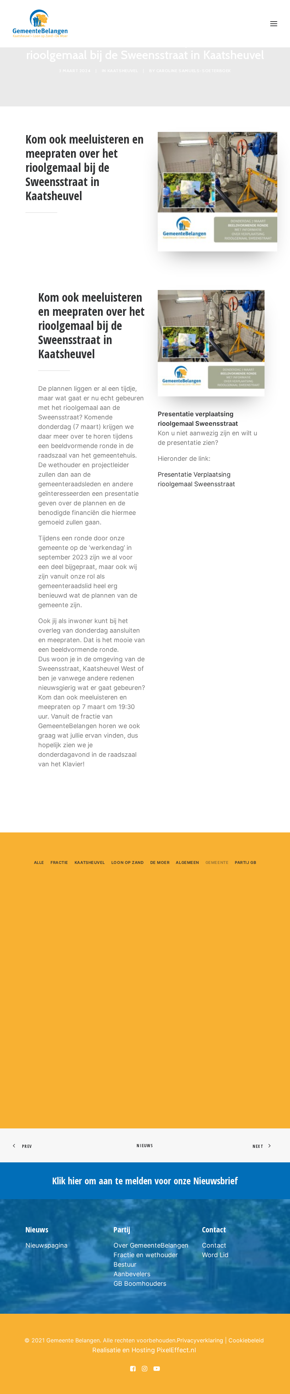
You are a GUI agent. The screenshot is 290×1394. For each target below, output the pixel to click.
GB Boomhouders (140, 1283)
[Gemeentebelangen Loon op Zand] (40, 24)
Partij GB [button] (245, 862)
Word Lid (215, 1255)
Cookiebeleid (246, 1340)
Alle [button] (39, 862)
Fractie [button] (59, 862)
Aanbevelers (132, 1274)
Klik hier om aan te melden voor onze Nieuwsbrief (145, 1180)
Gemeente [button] (216, 862)
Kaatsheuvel (123, 70)
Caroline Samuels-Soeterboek (193, 70)
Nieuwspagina (46, 1245)
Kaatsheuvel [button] (90, 862)
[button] (273, 23)
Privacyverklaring (200, 1340)
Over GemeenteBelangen (151, 1245)
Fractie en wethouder (146, 1255)
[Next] (267, 1092)
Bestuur (125, 1264)
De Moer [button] (160, 862)
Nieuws (145, 1146)
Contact (214, 1245)
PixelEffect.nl (176, 1350)
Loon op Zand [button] (127, 862)
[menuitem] (39, 861)
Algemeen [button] (187, 862)
